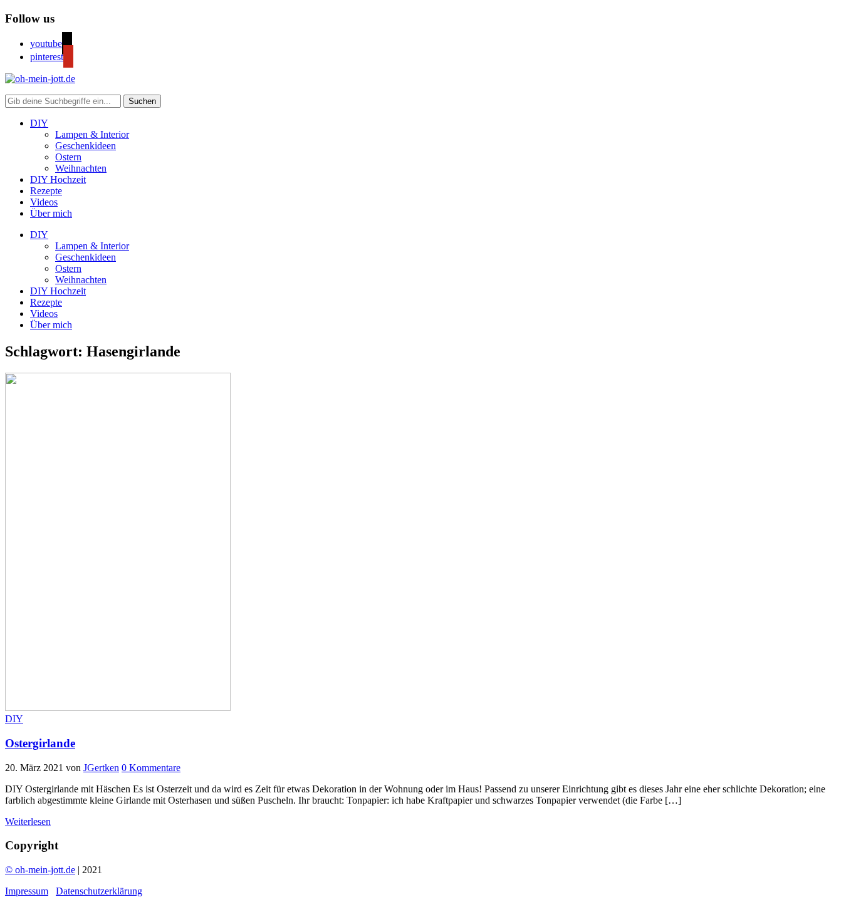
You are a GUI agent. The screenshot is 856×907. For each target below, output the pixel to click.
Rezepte (46, 190)
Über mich (51, 213)
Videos (44, 202)
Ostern (68, 157)
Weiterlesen (28, 821)
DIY (39, 123)
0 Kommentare (151, 767)
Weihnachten (81, 168)
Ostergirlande (40, 743)
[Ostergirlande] (118, 707)
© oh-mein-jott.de (40, 869)
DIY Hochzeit (58, 179)
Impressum (26, 891)
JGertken (101, 767)
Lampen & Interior (92, 134)
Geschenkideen (85, 145)
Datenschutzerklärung (99, 891)
